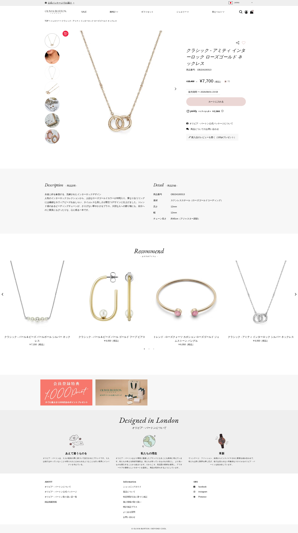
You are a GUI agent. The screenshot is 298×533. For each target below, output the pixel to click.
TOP (46, 21)
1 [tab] (144, 348)
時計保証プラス (130, 507)
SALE (84, 12)
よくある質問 (129, 512)
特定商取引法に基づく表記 (135, 497)
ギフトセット (147, 12)
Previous (66, 89)
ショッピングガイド (132, 487)
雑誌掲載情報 (51, 502)
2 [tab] (149, 348)
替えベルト (217, 12)
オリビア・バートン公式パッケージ (61, 492)
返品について (129, 492)
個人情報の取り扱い (132, 502)
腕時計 (113, 12)
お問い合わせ (129, 517)
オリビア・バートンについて (58, 487)
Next (176, 89)
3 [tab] (153, 348)
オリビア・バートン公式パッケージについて (211, 123)
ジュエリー (181, 12)
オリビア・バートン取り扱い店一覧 (61, 497)
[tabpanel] (37, 303)
